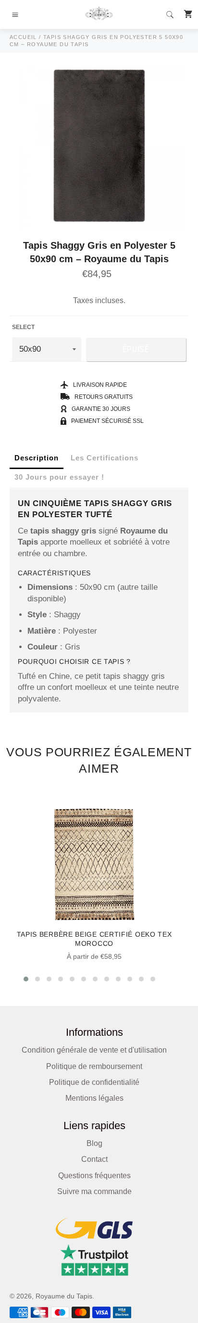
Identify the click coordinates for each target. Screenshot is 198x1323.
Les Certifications (104, 458)
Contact (94, 1159)
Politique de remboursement (94, 1066)
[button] (26, 979)
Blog (94, 1143)
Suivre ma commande (94, 1191)
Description (36, 458)
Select (23, 327)
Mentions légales (94, 1098)
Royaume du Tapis (64, 1296)
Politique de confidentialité (94, 1082)
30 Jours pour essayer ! (59, 477)
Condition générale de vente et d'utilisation (94, 1050)
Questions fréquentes (94, 1175)
